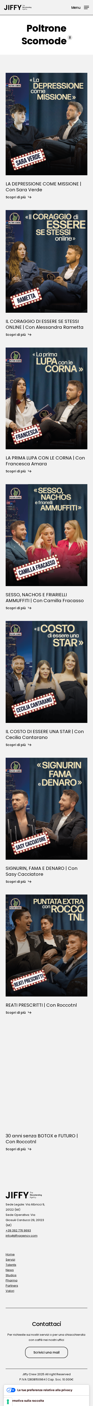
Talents (11, 1265)
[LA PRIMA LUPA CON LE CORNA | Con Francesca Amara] (47, 399)
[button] (80, 7)
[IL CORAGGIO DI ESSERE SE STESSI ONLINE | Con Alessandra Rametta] (47, 261)
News (10, 1270)
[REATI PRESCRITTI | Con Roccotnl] (47, 946)
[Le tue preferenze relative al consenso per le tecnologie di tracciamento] (8, 1401)
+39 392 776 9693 (18, 1230)
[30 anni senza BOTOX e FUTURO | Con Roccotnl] (47, 1076)
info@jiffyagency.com (21, 1235)
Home (10, 1254)
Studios (11, 1275)
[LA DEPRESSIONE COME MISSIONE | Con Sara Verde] (47, 124)
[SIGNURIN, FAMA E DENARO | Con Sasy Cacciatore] (47, 809)
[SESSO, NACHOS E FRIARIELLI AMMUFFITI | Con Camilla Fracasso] (47, 535)
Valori (10, 1291)
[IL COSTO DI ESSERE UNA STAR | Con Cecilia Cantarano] (47, 672)
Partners (12, 1285)
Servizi (10, 1259)
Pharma (11, 1280)
